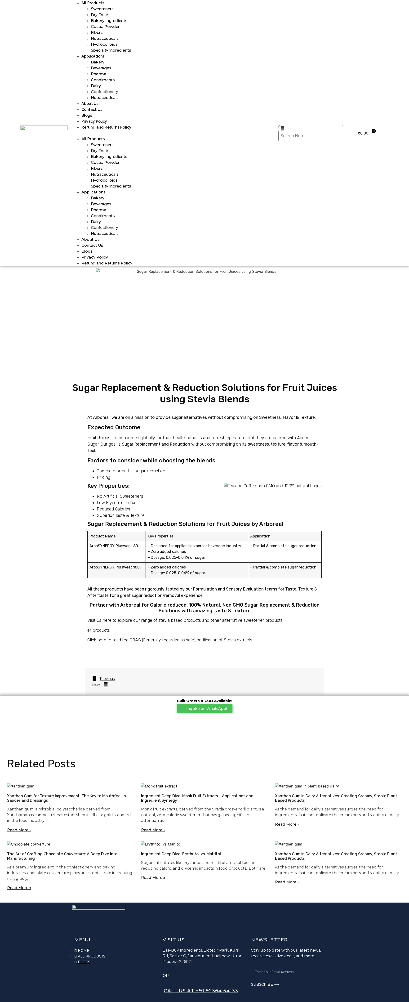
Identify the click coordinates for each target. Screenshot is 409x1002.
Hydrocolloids (104, 44)
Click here (96, 640)
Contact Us (91, 109)
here (106, 620)
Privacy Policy (94, 121)
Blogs (86, 115)
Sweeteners (102, 9)
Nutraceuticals (105, 38)
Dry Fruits (100, 15)
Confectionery (104, 91)
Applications (93, 56)
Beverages (101, 68)
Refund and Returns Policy (106, 127)
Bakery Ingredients (109, 20)
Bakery (97, 62)
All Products (92, 3)
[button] (175, 133)
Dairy (96, 86)
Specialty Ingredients (111, 50)
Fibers (97, 32)
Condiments (103, 80)
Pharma (98, 74)
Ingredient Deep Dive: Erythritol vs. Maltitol (181, 854)
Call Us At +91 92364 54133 (201, 990)
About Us (89, 103)
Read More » (19, 830)
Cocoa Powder (105, 26)
